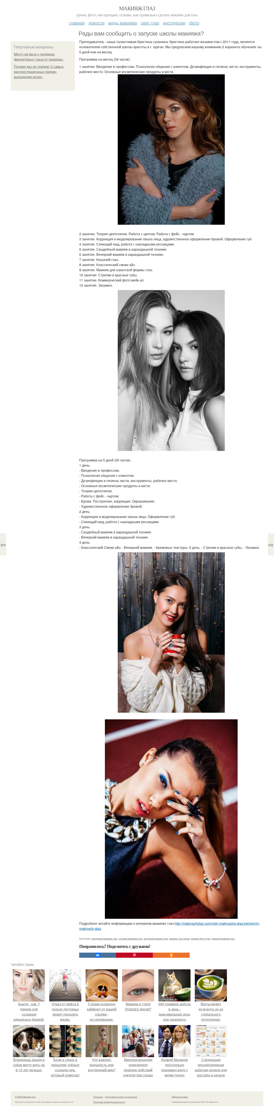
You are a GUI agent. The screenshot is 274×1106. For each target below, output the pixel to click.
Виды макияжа (122, 22)
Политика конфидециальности (109, 1101)
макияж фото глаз (200, 938)
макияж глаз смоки (179, 938)
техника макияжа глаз (130, 938)
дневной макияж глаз (223, 938)
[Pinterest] (134, 955)
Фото (194, 22)
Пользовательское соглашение (121, 1096)
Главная (77, 22)
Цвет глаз (150, 22)
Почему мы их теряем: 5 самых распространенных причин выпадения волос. (39, 72)
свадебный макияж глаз (104, 938)
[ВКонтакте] (97, 955)
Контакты (98, 1096)
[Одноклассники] (171, 955)
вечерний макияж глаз (156, 938)
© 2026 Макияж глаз (25, 1096)
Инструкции (174, 22)
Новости (96, 22)
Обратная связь (180, 1096)
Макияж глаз (137, 8)
